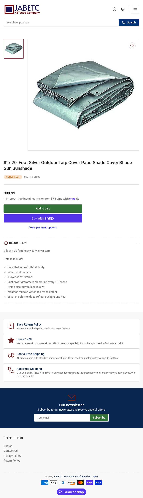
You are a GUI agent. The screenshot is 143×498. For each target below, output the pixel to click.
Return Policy (12, 460)
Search (131, 22)
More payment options (43, 227)
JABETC (57, 476)
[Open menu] (135, 9)
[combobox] (71, 22)
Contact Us (11, 450)
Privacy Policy (12, 455)
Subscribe (99, 417)
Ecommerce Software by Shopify (81, 476)
